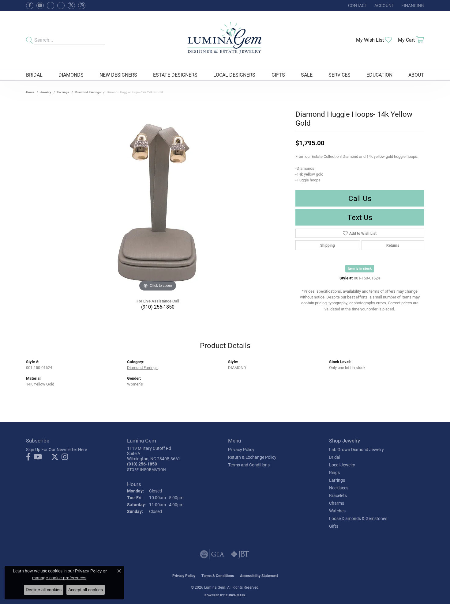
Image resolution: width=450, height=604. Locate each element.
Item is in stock (360, 268)
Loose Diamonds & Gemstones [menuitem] (358, 518)
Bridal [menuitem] (334, 457)
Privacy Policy (241, 449)
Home (30, 92)
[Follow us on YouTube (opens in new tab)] (40, 5)
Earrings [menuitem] (337, 480)
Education (379, 74)
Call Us (359, 198)
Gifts (278, 74)
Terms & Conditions (217, 575)
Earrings (63, 92)
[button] (383, 5)
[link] (357, 5)
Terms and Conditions (249, 465)
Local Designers (234, 74)
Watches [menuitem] (337, 511)
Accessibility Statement (259, 575)
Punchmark (235, 595)
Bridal (34, 74)
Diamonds (71, 74)
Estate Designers (175, 74)
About (416, 74)
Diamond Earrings (88, 92)
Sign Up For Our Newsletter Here (56, 449)
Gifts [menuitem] (333, 526)
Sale (307, 74)
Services (339, 74)
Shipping (327, 245)
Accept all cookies (85, 589)
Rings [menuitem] (334, 472)
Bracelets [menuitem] (338, 495)
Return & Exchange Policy (252, 457)
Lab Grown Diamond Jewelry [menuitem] (356, 449)
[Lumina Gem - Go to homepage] (224, 40)
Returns (392, 245)
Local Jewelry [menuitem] (342, 465)
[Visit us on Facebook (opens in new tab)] (50, 5)
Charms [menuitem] (336, 503)
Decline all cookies (44, 589)
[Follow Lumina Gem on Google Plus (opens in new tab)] (61, 5)
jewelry (45, 92)
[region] (157, 201)
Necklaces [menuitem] (338, 488)
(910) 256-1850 (157, 306)
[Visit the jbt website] (240, 554)
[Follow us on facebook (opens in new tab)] (29, 5)
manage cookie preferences (59, 577)
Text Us (359, 217)
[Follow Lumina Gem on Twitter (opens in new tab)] (71, 5)
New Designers (118, 74)
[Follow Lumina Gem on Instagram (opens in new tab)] (81, 5)
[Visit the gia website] (212, 554)
